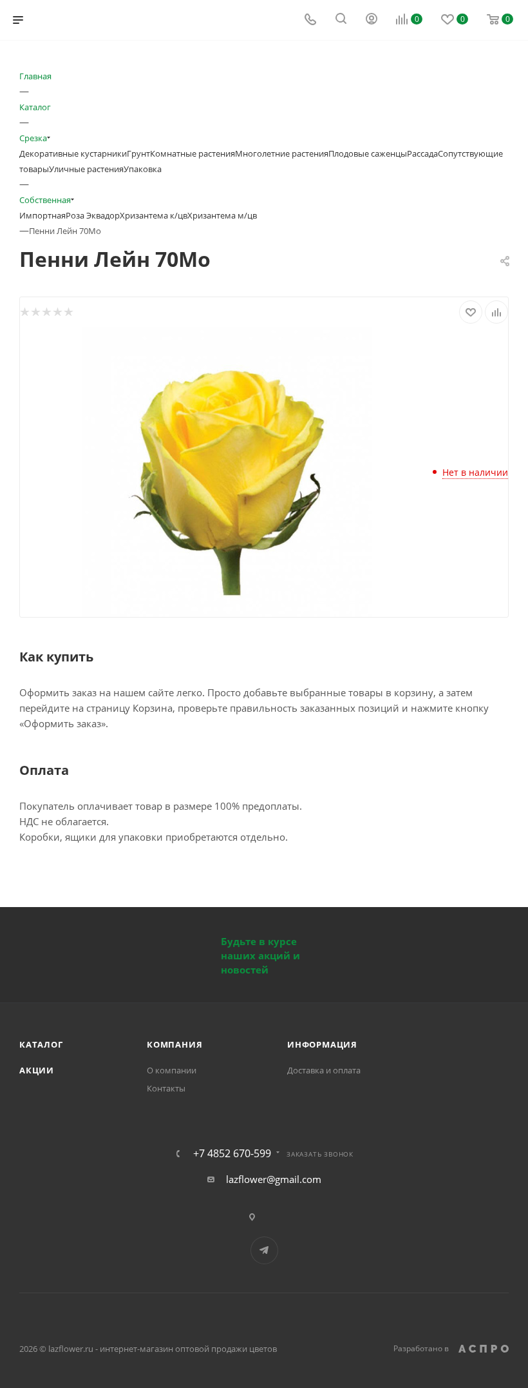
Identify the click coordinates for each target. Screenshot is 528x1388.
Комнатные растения (192, 153)
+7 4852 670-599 (232, 1153)
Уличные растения (86, 169)
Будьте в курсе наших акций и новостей (260, 955)
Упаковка (143, 169)
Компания (174, 1044)
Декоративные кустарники (73, 153)
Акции (36, 1070)
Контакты (166, 1088)
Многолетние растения (281, 153)
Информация (322, 1044)
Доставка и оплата (324, 1070)
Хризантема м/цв (222, 215)
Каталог (41, 1044)
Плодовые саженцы (367, 153)
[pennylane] (227, 470)
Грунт (138, 153)
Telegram (264, 1250)
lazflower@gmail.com (273, 1179)
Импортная (42, 215)
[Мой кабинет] (371, 20)
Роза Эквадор (93, 215)
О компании (171, 1070)
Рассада (422, 153)
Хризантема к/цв (153, 215)
